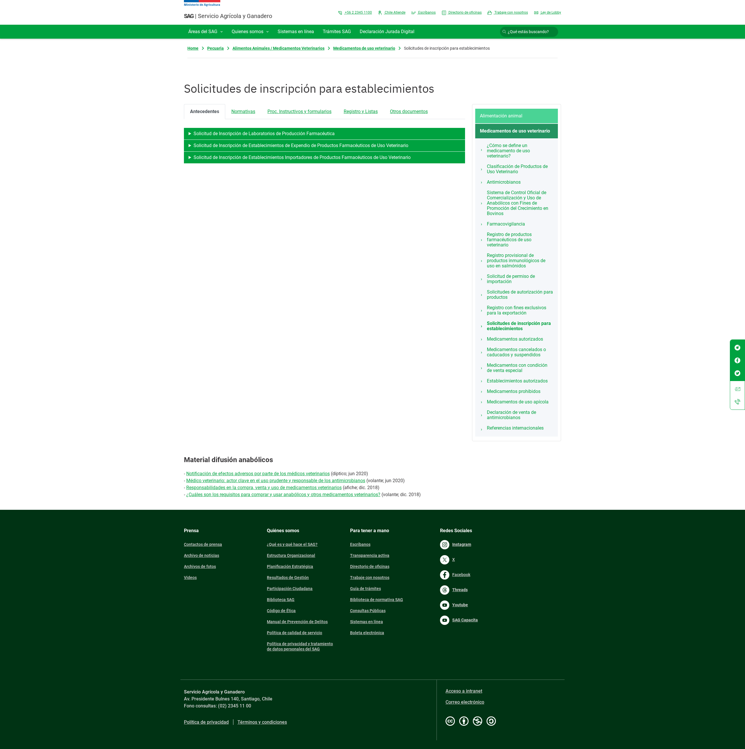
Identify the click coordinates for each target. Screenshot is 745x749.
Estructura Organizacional (291, 555)
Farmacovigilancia (506, 224)
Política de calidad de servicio (294, 632)
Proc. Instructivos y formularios (299, 111)
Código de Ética (281, 610)
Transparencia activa (369, 555)
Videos (190, 577)
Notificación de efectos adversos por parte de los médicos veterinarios (258, 473)
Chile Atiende (394, 12)
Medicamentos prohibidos (513, 391)
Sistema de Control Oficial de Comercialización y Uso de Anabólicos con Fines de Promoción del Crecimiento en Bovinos (517, 203)
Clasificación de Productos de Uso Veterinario (517, 169)
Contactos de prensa (203, 544)
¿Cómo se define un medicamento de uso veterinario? (508, 151)
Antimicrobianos (504, 182)
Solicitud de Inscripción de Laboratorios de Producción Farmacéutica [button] (264, 133)
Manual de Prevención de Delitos (297, 621)
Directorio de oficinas (465, 12)
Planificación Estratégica (290, 566)
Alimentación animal (501, 116)
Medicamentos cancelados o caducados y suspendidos (516, 352)
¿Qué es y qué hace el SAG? (292, 544)
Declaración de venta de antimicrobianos (511, 415)
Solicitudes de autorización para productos (520, 294)
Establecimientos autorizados (517, 381)
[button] (205, 32)
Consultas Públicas (368, 610)
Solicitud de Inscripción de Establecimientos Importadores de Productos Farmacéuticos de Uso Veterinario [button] (302, 157)
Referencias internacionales (515, 428)
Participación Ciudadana (290, 588)
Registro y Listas (361, 111)
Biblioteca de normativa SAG (376, 599)
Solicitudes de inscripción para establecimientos (519, 326)
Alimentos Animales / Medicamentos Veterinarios (278, 48)
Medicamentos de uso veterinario (364, 48)
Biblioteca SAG (281, 599)
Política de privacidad (206, 722)
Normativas (243, 111)
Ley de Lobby (550, 12)
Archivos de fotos (200, 566)
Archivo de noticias (201, 555)
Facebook (461, 574)
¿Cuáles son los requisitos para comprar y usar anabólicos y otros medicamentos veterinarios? (283, 494)
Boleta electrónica (367, 632)
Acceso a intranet (464, 691)
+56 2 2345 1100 (358, 12)
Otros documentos (409, 111)
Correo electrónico (465, 702)
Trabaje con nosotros (511, 12)
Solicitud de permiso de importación (511, 278)
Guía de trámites (365, 588)
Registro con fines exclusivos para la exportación (516, 310)
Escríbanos (426, 12)
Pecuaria (215, 48)
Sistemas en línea (366, 621)
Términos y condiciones (262, 722)
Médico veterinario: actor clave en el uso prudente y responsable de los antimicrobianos (275, 480)
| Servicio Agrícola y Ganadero (228, 15)
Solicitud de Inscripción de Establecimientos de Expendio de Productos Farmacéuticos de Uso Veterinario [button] (301, 145)
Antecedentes (204, 111)
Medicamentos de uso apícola (518, 402)
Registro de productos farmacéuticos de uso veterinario (509, 240)
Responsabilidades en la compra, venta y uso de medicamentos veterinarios (264, 487)
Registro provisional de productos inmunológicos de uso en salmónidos (516, 261)
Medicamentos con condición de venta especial (517, 367)
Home (192, 48)
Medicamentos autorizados (515, 339)
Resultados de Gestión (288, 577)
